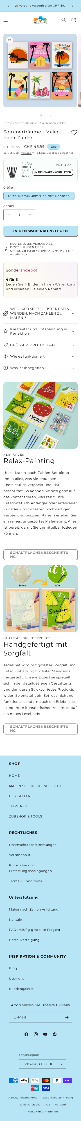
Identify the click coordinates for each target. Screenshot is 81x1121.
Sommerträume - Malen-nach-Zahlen (40, 123)
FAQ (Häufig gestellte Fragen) (34, 930)
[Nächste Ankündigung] (73, 6)
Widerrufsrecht (30, 1104)
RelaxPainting (28, 1097)
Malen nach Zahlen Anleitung (33, 909)
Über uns (16, 979)
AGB (48, 1104)
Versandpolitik (21, 855)
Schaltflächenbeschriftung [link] (39, 554)
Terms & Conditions (25, 881)
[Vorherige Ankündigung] (8, 6)
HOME (14, 776)
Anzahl (8, 206)
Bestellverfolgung (24, 940)
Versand (26, 152)
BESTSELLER (20, 796)
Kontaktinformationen (42, 1111)
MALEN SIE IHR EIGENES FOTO (35, 786)
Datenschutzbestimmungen (33, 845)
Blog (13, 968)
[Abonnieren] (67, 1017)
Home (7, 123)
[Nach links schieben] (31, 116)
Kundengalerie (21, 989)
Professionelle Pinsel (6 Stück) (26, 170)
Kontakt (15, 920)
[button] (6, 20)
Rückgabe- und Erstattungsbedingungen (30, 868)
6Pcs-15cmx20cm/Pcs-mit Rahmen (39, 196)
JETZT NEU (18, 806)
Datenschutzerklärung (58, 1097)
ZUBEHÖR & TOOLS (25, 816)
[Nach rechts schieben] (50, 116)
